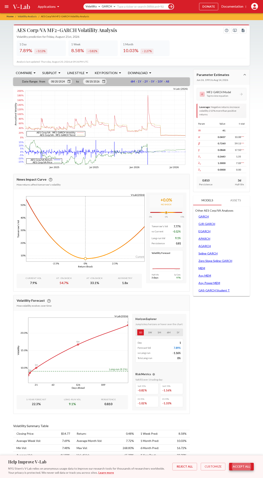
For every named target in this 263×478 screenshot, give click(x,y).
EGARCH (204, 231)
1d (140, 332)
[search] (170, 6)
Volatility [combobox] (91, 6)
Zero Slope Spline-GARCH (215, 260)
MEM (201, 268)
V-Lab (21, 6)
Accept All (241, 466)
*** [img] (242, 137)
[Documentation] (243, 30)
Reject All (185, 466)
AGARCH (204, 246)
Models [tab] (207, 200)
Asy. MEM (204, 275)
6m (169, 332)
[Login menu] (253, 7)
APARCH (204, 238)
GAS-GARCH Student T (214, 290)
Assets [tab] (235, 200)
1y (177, 332)
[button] (221, 94)
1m (159, 332)
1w (150, 332)
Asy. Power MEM (209, 283)
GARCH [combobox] (107, 6)
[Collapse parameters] (244, 74)
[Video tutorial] (235, 30)
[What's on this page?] (226, 30)
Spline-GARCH (208, 253)
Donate (208, 6)
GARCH (203, 216)
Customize (213, 466)
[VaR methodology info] (154, 374)
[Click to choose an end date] (103, 81)
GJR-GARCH (206, 224)
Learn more (106, 472)
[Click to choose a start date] (69, 81)
